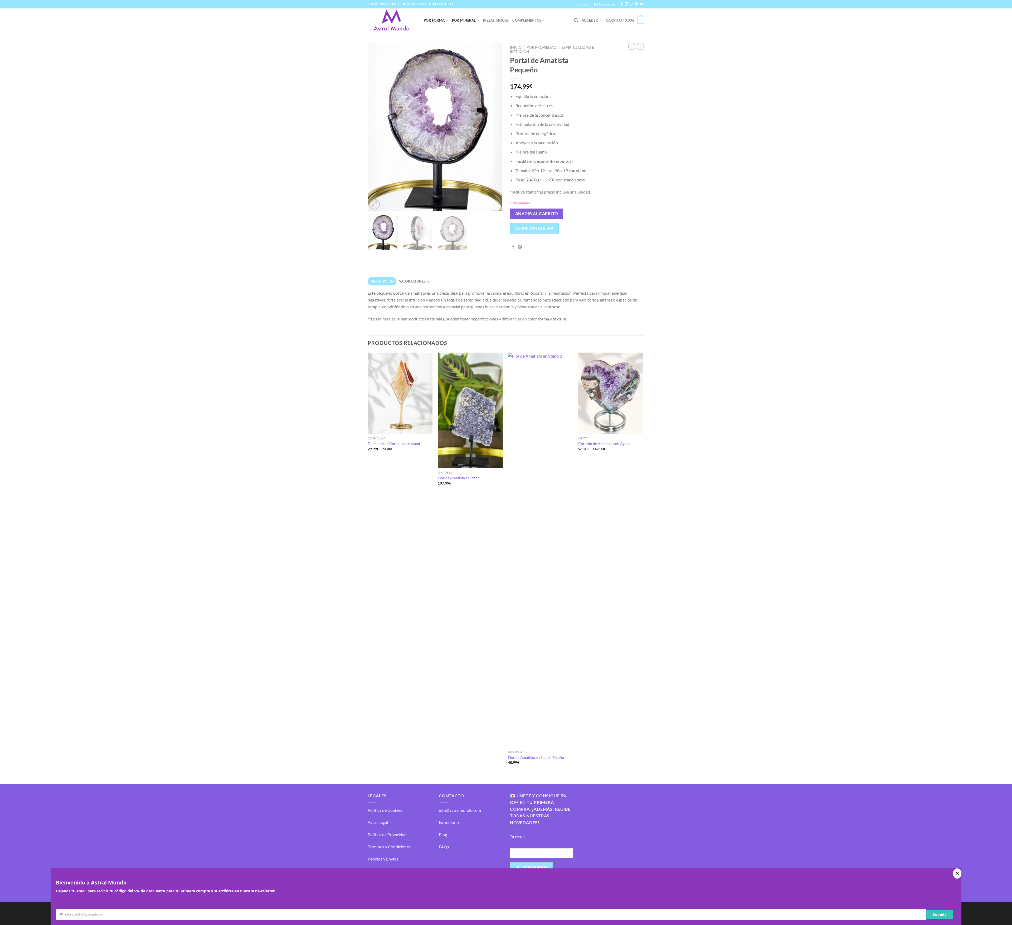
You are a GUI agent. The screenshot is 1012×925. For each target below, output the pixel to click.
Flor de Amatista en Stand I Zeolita (536, 757)
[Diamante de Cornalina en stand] (400, 393)
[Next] (493, 127)
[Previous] (377, 127)
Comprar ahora (534, 228)
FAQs (444, 846)
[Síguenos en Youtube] (641, 4)
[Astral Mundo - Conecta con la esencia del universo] (392, 20)
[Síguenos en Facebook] (621, 4)
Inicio (516, 47)
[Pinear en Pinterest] (520, 247)
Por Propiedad (542, 47)
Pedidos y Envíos (383, 858)
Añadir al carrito (536, 213)
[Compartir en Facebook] (513, 247)
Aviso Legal (378, 822)
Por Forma (434, 20)
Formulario (449, 822)
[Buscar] (576, 20)
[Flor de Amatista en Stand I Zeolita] (540, 550)
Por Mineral (464, 20)
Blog (443, 834)
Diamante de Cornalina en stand (394, 443)
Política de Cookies (385, 810)
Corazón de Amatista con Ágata (604, 443)
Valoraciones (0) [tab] (415, 281)
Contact (582, 4)
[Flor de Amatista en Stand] (470, 410)
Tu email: (517, 836)
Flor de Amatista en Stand (459, 478)
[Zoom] (374, 204)
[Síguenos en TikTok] (631, 4)
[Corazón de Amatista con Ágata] (610, 393)
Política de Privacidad (387, 834)
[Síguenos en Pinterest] (636, 4)
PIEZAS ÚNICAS (496, 20)
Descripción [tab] (382, 281)
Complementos (526, 20)
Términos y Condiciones (389, 846)
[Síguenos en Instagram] (626, 4)
